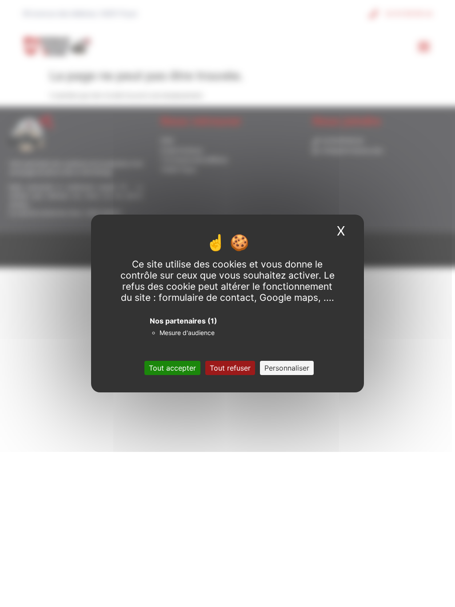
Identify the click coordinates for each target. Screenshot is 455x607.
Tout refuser (230, 367)
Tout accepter (172, 367)
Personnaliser (286, 367)
